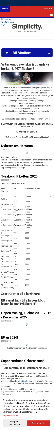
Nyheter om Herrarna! (17, 146)
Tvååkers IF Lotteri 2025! (19, 176)
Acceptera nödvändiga (14, 423)
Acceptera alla (38, 423)
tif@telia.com (26, 381)
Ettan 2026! (9, 337)
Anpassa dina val (10, 416)
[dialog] (27, 412)
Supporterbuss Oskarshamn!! (22, 361)
